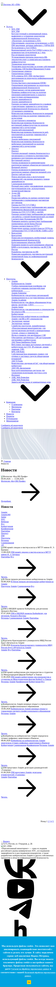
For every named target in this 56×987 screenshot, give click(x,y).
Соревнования (7, 543)
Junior (3, 517)
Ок (29, 982)
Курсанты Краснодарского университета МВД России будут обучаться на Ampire (26, 646)
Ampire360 (5, 515)
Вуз (2, 524)
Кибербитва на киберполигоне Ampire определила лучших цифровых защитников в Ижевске (25, 741)
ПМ (2, 536)
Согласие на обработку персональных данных (30, 969)
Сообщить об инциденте (12, 425)
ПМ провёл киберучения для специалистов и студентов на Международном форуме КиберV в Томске (26, 678)
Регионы (5, 540)
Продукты (5, 538)
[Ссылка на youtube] (20, 898)
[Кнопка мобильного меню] (2, 2)
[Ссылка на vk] (20, 878)
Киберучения (7, 526)
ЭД (2, 545)
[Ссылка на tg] (20, 918)
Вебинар (5, 522)
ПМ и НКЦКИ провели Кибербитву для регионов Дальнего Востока (24, 614)
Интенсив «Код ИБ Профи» (13, 481)
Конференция (7, 529)
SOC (3, 519)
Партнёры (5, 531)
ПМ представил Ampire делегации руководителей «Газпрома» (21, 773)
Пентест (4, 533)
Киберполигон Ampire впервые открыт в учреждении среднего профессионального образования (25, 710)
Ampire (4, 512)
